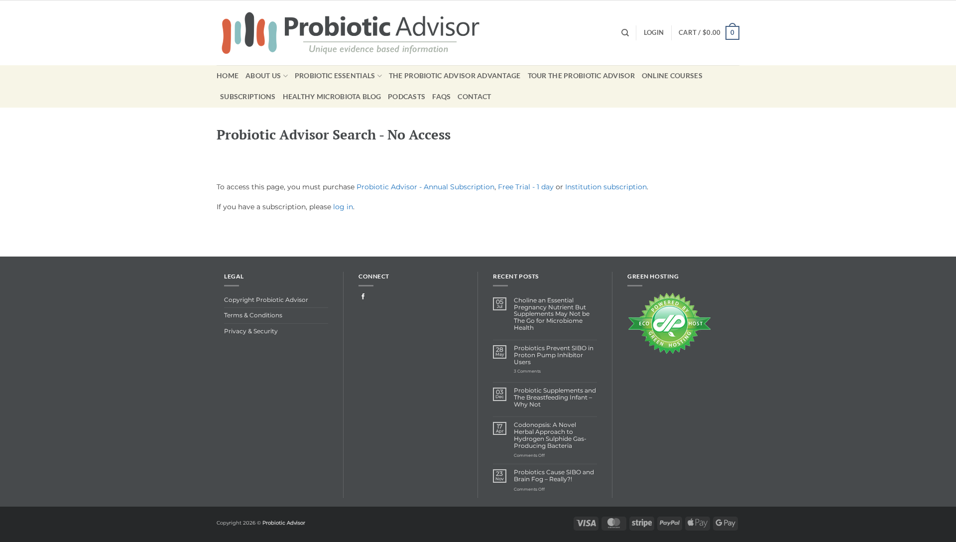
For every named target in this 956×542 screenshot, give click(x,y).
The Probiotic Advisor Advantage (455, 75)
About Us (263, 75)
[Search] (625, 32)
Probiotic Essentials (335, 75)
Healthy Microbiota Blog (332, 96)
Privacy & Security (251, 331)
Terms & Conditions (253, 315)
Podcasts (406, 96)
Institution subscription (606, 186)
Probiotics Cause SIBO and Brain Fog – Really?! (554, 476)
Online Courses (672, 75)
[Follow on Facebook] (363, 296)
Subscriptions (248, 96)
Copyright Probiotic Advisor (266, 299)
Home (228, 75)
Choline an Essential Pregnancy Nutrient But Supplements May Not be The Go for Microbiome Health (552, 314)
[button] (709, 32)
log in (343, 206)
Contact (474, 96)
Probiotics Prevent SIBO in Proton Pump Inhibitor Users (554, 355)
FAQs (441, 96)
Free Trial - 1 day (526, 186)
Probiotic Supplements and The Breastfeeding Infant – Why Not (555, 398)
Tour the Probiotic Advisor (581, 75)
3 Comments (537, 371)
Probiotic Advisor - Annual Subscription (425, 186)
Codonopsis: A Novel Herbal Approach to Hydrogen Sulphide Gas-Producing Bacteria (550, 435)
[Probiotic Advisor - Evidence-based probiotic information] (364, 33)
